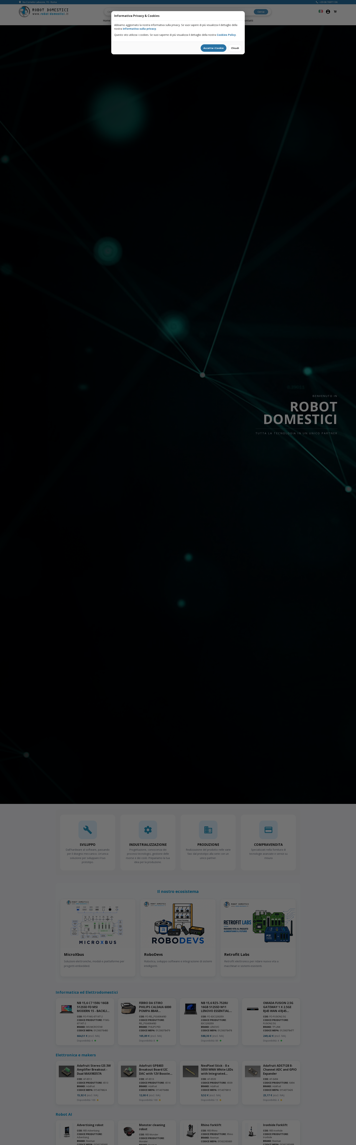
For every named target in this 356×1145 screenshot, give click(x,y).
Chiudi (235, 48)
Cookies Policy (226, 35)
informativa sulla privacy (139, 28)
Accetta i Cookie (213, 48)
